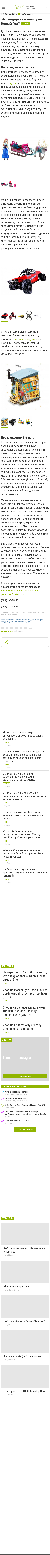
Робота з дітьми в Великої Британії (24, 1321)
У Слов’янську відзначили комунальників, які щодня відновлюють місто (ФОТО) (19, 777)
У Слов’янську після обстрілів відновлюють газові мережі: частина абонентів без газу (25, 796)
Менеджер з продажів (17, 1286)
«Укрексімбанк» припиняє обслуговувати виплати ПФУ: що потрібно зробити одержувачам (22, 834)
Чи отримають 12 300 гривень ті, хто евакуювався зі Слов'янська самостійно (25, 976)
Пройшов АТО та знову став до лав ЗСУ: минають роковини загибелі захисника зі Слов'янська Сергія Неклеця (23, 756)
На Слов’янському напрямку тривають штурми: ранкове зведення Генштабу (25, 872)
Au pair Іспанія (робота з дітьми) (23, 1356)
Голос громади (17, 1057)
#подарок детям (7, 622)
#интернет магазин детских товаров (29, 620)
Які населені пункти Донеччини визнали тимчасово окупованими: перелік (23, 815)
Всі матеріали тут (25, 1076)
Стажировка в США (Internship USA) (25, 1391)
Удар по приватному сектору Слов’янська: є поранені (22, 1027)
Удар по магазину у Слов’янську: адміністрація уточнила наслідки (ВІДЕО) (25, 993)
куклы (13, 83)
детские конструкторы (25, 339)
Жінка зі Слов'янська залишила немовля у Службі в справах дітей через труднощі (23, 853)
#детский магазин (7, 620)
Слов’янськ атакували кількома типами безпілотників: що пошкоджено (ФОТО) (24, 1011)
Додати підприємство (25, 1129)
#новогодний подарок (23, 622)
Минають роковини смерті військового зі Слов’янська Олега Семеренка (23, 735)
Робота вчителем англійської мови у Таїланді (24, 1250)
